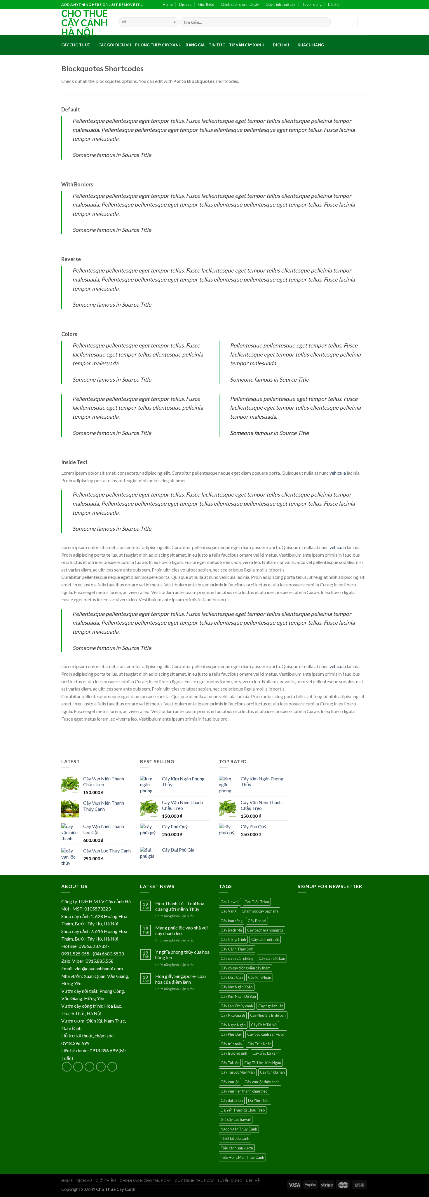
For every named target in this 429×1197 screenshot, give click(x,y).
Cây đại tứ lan (232, 1100)
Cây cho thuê (75, 45)
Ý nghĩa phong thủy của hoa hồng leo (182, 954)
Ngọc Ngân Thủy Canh (239, 1129)
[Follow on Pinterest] (112, 1067)
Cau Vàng (228, 911)
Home (168, 4)
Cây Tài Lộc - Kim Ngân (262, 1062)
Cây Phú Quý (231, 1034)
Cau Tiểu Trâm (257, 901)
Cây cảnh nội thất (265, 939)
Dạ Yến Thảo (258, 1100)
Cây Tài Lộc (230, 1062)
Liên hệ (333, 4)
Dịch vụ (185, 4)
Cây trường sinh (234, 1053)
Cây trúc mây (231, 1044)
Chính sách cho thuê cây (240, 4)
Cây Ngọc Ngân (233, 1025)
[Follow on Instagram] (352, 5)
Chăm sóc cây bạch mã (260, 911)
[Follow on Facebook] (346, 5)
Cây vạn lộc (230, 1081)
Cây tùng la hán (272, 1072)
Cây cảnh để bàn (272, 958)
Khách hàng (311, 45)
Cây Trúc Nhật (259, 1044)
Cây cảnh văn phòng (237, 958)
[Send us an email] (365, 5)
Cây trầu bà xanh (266, 1053)
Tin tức (217, 45)
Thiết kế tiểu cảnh (235, 1138)
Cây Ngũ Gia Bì (233, 1015)
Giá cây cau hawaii (236, 1119)
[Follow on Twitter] (359, 5)
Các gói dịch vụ (114, 45)
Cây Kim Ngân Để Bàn (238, 996)
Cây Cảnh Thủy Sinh (237, 949)
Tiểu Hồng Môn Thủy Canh (242, 1157)
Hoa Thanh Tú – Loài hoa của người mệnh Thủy (179, 906)
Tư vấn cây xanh (246, 45)
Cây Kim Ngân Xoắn (237, 987)
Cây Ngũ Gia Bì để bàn (268, 1015)
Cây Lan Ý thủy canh (237, 1006)
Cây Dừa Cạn (232, 977)
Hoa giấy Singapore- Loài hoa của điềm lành (180, 978)
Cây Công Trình (233, 939)
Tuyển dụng (312, 4)
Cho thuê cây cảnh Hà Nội (84, 23)
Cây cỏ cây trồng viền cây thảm (246, 968)
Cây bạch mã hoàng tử (265, 930)
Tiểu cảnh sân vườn (237, 1148)
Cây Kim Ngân (259, 977)
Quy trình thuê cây (280, 4)
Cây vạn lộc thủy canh (262, 1081)
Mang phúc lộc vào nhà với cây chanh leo (181, 930)
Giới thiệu (206, 4)
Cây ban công (232, 920)
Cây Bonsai (257, 920)
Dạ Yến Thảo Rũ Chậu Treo (243, 1110)
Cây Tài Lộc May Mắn (238, 1072)
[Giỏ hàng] (365, 22)
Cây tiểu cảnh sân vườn (266, 1034)
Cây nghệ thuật (270, 1006)
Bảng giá (195, 45)
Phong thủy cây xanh (158, 45)
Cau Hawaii (230, 901)
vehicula (337, 473)
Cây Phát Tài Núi (264, 1025)
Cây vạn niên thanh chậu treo (244, 1091)
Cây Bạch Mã (231, 930)
